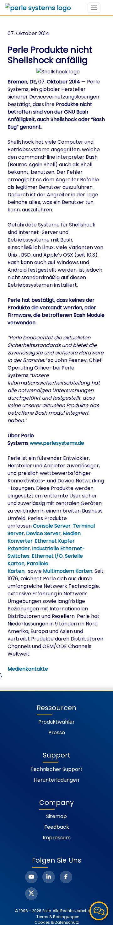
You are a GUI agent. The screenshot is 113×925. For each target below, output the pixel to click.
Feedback (56, 827)
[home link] (38, 8)
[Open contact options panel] (98, 910)
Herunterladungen (56, 780)
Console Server (52, 525)
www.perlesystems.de (57, 443)
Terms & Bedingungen (57, 916)
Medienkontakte (28, 668)
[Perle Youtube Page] (31, 877)
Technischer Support (56, 769)
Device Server (43, 533)
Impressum (57, 837)
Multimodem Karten (67, 571)
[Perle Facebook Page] (66, 877)
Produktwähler (56, 722)
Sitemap (56, 816)
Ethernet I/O (47, 556)
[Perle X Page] (31, 893)
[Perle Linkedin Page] (48, 877)
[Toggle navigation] (94, 8)
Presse (56, 732)
